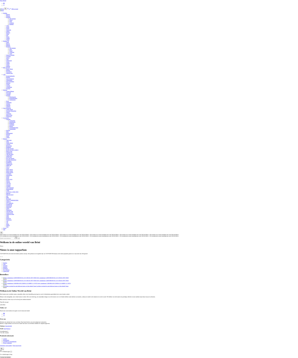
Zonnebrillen (12, 129)
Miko (7, 197)
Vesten (7, 39)
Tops (7, 59)
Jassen (7, 28)
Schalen (8, 104)
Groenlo (8, 85)
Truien (7, 37)
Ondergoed (9, 60)
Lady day (8, 183)
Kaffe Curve (9, 179)
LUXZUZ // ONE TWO (12, 192)
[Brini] (2, 9)
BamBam (8, 147)
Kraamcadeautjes (10, 76)
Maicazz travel (9, 194)
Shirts (7, 34)
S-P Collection (9, 203)
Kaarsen (8, 88)
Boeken (8, 70)
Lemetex (8, 186)
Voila (7, 215)
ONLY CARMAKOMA (12, 200)
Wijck (7, 217)
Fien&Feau (9, 162)
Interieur (8, 83)
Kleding (5, 13)
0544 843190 (8, 326)
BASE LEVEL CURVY (12, 150)
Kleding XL (6, 41)
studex (7, 208)
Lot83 (7, 190)
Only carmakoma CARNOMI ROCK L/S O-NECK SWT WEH (53, 277)
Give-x (8, 166)
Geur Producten (7, 108)
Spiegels (8, 105)
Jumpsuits (8, 30)
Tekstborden (9, 80)
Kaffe (7, 178)
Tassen (8, 137)
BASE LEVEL (10, 148)
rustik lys (8, 201)
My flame (8, 199)
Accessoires (6, 118)
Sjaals (7, 136)
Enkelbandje (12, 122)
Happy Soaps (9, 171)
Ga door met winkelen (5, 357)
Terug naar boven (17, 345)
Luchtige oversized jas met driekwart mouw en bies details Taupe (52, 286)
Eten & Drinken (10, 81)
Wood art (8, 218)
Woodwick (9, 116)
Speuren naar (9, 73)
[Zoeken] (5, 9)
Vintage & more (10, 214)
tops (7, 35)
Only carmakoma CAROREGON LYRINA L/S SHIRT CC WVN (54, 283)
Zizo (7, 226)
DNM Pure (9, 157)
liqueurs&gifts (9, 189)
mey (7, 196)
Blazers (8, 14)
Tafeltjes (8, 106)
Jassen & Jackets (10, 55)
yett (7, 222)
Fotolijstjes (8, 102)
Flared (10, 20)
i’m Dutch (8, 173)
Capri (10, 53)
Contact (5, 338)
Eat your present (10, 158)
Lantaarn (8, 185)
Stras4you (8, 207)
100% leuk (8, 140)
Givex (7, 168)
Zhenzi (8, 225)
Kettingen (11, 123)
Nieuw (4, 228)
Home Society (9, 172)
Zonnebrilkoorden (13, 127)
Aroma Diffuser (10, 91)
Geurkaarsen (12, 99)
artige (7, 141)
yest (7, 221)
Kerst (7, 101)
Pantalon (11, 24)
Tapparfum (9, 210)
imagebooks (9, 175)
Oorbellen (11, 125)
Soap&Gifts (9, 204)
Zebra (7, 224)
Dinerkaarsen (12, 97)
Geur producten (10, 78)
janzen (7, 176)
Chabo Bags (9, 155)
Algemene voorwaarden (6, 345)
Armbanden (12, 120)
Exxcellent (8, 161)
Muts (7, 132)
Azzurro (8, 144)
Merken (5, 139)
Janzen (8, 112)
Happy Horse (9, 69)
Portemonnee (9, 133)
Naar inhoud (3, 0)
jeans (10, 49)
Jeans (10, 21)
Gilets (7, 25)
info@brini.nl (7, 328)
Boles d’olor (9, 115)
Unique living (9, 213)
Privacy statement (7, 343)
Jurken (7, 31)
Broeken (8, 17)
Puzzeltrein (9, 71)
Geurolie (8, 94)
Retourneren (6, 340)
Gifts (4, 74)
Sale (4, 229)
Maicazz (8, 193)
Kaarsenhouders (13, 98)
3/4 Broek (11, 52)
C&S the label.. (10, 154)
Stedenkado (9, 206)
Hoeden (8, 130)
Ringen (11, 126)
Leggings (11, 23)
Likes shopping (10, 187)
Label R (8, 182)
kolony (8, 180)
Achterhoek (9, 87)
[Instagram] (4, 3)
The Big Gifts (9, 211)
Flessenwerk (9, 164)
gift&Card (8, 165)
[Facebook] (4, 5)
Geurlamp (8, 113)
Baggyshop (9, 145)
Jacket (7, 27)
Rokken (8, 32)
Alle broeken (12, 18)
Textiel (8, 84)
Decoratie (8, 92)
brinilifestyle (9, 152)
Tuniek (8, 38)
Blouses (8, 16)
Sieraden (8, 119)
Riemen (8, 134)
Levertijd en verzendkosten (9, 341)
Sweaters (8, 56)
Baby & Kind (6, 67)
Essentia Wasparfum (11, 111)
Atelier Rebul (9, 109)
